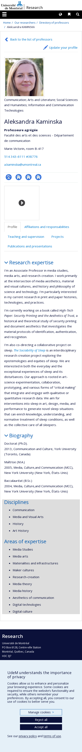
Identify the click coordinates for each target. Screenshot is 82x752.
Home (7, 22)
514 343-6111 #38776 (21, 156)
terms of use (52, 736)
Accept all (41, 727)
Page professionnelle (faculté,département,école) (8, 177)
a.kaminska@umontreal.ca (22, 164)
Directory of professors (54, 22)
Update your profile (63, 47)
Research (34, 7)
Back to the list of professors (31, 39)
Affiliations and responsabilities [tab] (46, 227)
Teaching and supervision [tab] (26, 236)
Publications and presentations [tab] (30, 246)
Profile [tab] (12, 227)
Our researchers (25, 22)
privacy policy (28, 736)
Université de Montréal (11, 5)
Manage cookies (41, 712)
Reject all (41, 720)
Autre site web (18, 177)
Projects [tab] (57, 236)
